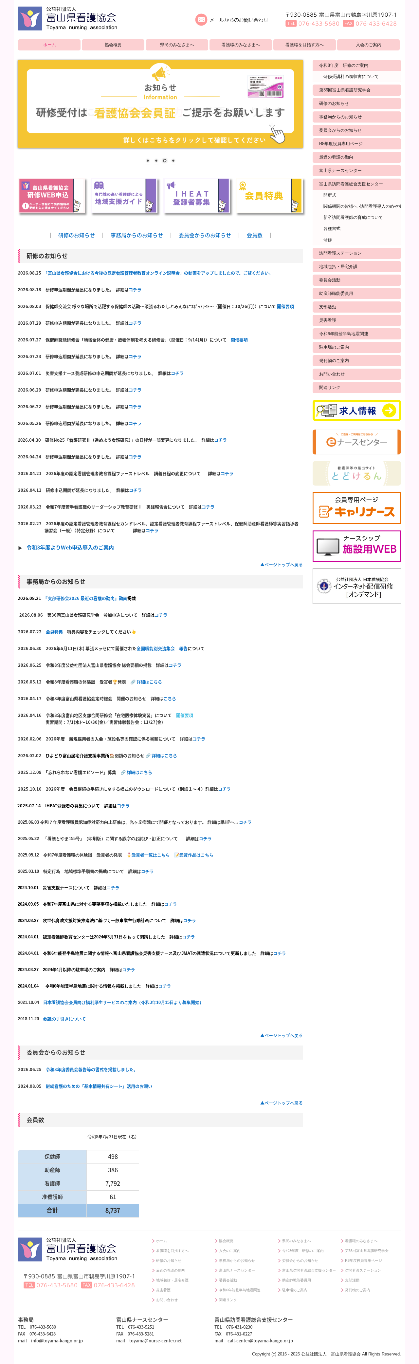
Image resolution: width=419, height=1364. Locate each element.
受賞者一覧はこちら (151, 855)
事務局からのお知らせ (137, 235)
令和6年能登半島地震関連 (343, 333)
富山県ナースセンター (340, 170)
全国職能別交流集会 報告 (162, 648)
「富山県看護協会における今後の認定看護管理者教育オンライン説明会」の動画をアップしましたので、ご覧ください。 (159, 273)
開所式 (329, 195)
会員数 (255, 235)
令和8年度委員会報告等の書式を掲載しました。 (92, 1069)
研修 (327, 239)
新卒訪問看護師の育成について (353, 217)
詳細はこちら (149, 682)
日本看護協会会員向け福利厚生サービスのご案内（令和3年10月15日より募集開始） (123, 1002)
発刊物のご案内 (334, 360)
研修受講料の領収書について (351, 76)
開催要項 (285, 306)
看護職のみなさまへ (241, 44)
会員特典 (54, 631)
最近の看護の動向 (336, 157)
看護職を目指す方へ (304, 44)
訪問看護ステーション (340, 253)
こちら (169, 698)
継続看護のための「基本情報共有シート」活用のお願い (99, 1086)
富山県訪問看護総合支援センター (351, 184)
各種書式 (331, 228)
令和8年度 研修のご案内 (343, 65)
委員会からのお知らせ (205, 235)
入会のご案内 (368, 44)
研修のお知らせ (76, 235)
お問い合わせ (332, 374)
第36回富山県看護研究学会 (345, 89)
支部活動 (327, 306)
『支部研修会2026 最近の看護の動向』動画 (86, 598)
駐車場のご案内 (334, 347)
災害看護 (327, 320)
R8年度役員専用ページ (341, 143)
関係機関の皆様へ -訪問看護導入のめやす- (362, 206)
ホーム (49, 44)
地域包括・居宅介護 (338, 266)
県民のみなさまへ (177, 44)
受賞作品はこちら (196, 855)
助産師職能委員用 (336, 293)
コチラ (135, 289)
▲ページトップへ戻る (281, 564)
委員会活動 (329, 280)
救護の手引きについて (64, 1018)
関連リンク (329, 387)
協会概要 (113, 44)
